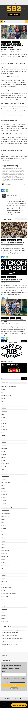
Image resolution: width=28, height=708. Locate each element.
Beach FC (4, 414)
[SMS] (7, 190)
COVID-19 (4, 445)
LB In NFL (4, 504)
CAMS (3, 426)
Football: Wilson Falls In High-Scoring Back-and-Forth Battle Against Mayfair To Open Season (13, 631)
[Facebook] (2, 190)
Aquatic (3, 392)
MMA (3, 522)
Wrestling (4, 618)
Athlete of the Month (6, 395)
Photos (3, 531)
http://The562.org (10, 214)
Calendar (4, 423)
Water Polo (4, 47)
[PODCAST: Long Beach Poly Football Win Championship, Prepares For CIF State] (14, 230)
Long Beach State (5, 45)
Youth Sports (5, 621)
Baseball (4, 408)
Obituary (4, 525)
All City (3, 389)
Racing (3, 538)
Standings (4, 575)
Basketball (4, 411)
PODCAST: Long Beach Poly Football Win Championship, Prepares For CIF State (12, 243)
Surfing (3, 578)
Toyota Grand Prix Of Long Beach (9, 593)
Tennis (3, 584)
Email (3, 671)
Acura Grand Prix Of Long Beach (9, 386)
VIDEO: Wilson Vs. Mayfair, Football (9, 635)
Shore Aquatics (5, 550)
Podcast (19, 240)
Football (3, 43)
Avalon (3, 402)
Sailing (3, 547)
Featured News (5, 463)
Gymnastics (4, 473)
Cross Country (16, 42)
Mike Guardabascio (16, 51)
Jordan (9, 43)
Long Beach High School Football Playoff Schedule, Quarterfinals (4, 341)
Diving (3, 451)
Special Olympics (5, 565)
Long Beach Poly (17, 43)
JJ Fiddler (13, 246)
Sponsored (4, 569)
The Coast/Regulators (6, 587)
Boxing (3, 417)
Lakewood (4, 494)
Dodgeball (4, 454)
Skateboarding (5, 556)
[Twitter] (4, 190)
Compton (4, 442)
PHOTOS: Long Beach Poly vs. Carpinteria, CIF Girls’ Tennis (24, 341)
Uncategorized (5, 599)
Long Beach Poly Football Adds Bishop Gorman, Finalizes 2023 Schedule (11, 280)
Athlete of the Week (5, 42)
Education (4, 457)
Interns (3, 485)
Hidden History (5, 476)
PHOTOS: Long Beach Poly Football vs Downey (12, 641)
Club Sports (4, 436)
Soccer (18, 318)
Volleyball (19, 45)
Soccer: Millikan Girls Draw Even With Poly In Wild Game (13, 321)
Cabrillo (3, 420)
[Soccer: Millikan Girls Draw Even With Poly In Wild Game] (14, 307)
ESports (4, 460)
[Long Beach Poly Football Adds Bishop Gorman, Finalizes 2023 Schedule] (14, 267)
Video (3, 603)
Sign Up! (14, 685)
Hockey (3, 479)
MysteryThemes (20, 698)
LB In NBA (4, 500)
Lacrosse (4, 491)
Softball (3, 562)
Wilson (10, 47)
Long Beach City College (7, 507)
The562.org (4, 590)
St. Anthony (4, 572)
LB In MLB (4, 497)
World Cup (4, 615)
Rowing (3, 541)
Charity (3, 432)
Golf (3, 470)
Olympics (4, 528)
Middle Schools (5, 516)
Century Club (4, 429)
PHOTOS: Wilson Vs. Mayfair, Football (10, 644)
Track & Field (5, 596)
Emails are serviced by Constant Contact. (17, 682)
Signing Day (4, 553)
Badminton (4, 405)
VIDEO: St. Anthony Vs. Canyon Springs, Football (12, 638)
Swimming (4, 581)
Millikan (13, 45)
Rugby (3, 544)
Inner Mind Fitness (6, 482)
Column (3, 439)
